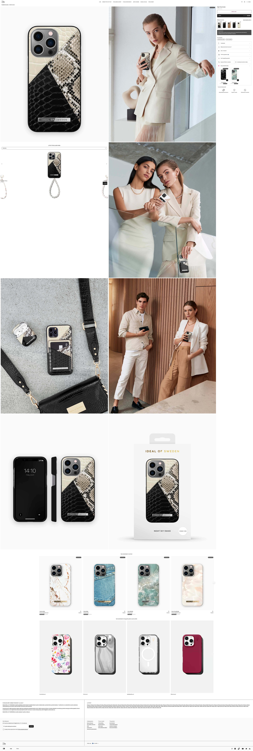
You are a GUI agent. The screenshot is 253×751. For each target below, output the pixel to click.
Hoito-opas (100, 726)
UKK (88, 726)
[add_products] (227, 80)
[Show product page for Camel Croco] (229, 24)
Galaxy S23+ (214, 706)
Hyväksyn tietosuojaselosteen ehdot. (16, 729)
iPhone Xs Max (91, 706)
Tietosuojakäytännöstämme (23, 729)
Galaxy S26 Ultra (164, 706)
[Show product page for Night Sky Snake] (219, 24)
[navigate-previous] (214, 583)
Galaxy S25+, (179, 706)
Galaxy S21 (93, 707)
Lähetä (31, 726)
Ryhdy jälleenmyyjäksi (102, 727)
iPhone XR (97, 706)
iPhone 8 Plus (119, 706)
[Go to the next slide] (106, 163)
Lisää (105, 183)
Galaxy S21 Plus (99, 707)
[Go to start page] (3, 2)
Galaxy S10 (130, 707)
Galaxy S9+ (149, 707)
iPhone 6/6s (134, 706)
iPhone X (100, 706)
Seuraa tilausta (90, 723)
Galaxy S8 (154, 707)
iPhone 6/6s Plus (140, 706)
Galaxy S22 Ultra (239, 706)
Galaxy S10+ (135, 707)
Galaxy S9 (145, 707)
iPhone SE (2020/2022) (107, 706)
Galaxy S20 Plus (117, 707)
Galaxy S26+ (158, 706)
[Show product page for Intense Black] (224, 24)
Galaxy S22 (226, 706)
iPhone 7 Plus (128, 706)
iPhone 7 (124, 706)
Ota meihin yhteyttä (91, 724)
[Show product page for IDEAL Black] (234, 24)
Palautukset (89, 727)
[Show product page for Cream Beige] (239, 24)
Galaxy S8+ (159, 707)
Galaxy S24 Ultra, (203, 706)
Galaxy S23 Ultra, (220, 706)
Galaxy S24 (192, 706)
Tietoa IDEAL (101, 723)
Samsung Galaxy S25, (172, 706)
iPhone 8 (114, 706)
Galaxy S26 (153, 706)
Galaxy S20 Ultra (124, 707)
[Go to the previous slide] (2, 163)
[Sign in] (242, 2)
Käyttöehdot (112, 723)
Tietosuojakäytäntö (113, 724)
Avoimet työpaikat (113, 726)
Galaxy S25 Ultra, (186, 706)
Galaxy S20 (111, 707)
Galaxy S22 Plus (232, 706)
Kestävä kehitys (101, 724)
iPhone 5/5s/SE (147, 706)
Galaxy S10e (140, 707)
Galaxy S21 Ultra (105, 707)
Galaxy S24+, (197, 706)
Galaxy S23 (209, 706)
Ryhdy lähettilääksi (113, 727)
